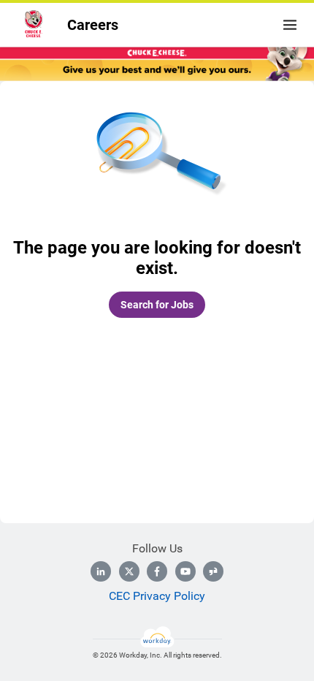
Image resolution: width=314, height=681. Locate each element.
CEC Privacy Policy (157, 596)
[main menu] (290, 25)
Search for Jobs (157, 305)
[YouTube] (185, 571)
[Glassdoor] (213, 571)
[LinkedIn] (101, 571)
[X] (129, 571)
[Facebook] (157, 571)
